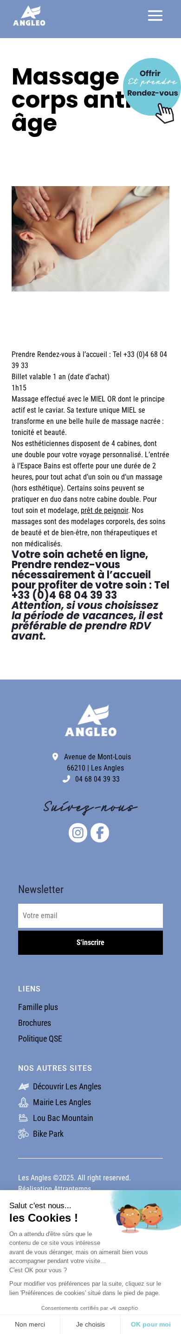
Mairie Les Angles (61, 1102)
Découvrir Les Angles (66, 1086)
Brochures (34, 1023)
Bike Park (47, 1134)
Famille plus (38, 1007)
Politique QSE (40, 1038)
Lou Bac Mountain (62, 1118)
